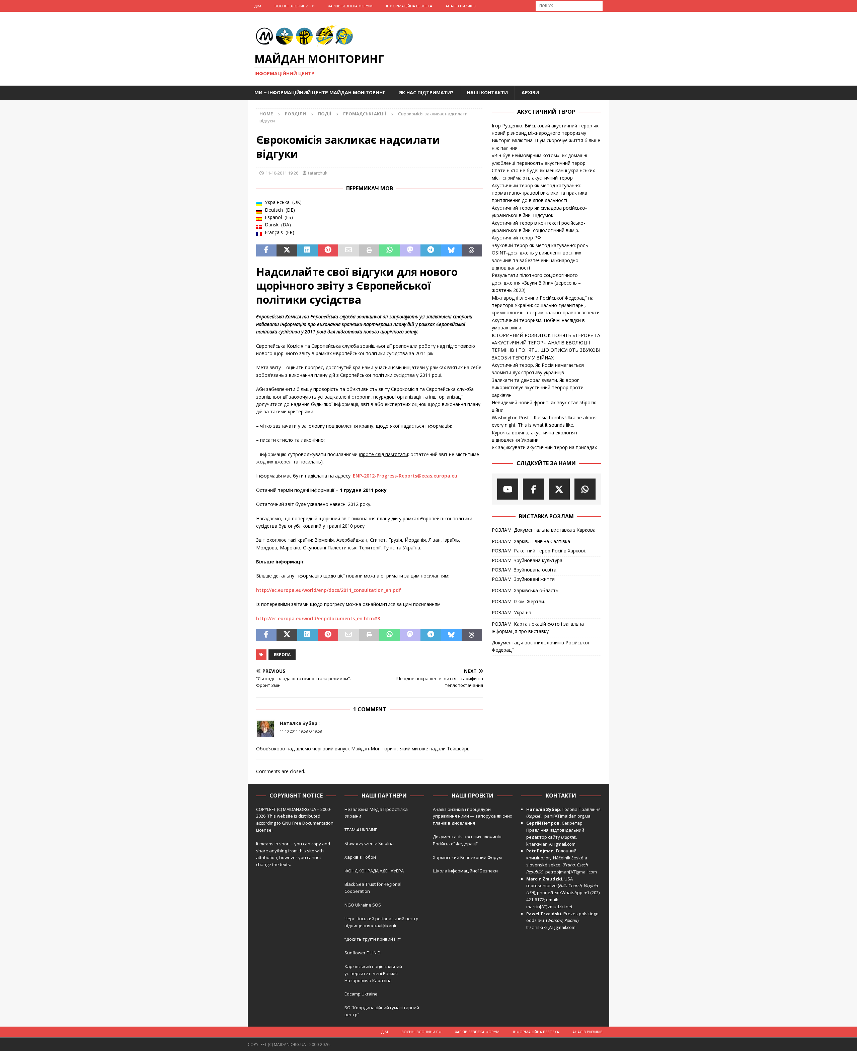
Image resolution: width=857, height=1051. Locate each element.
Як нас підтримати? (426, 92)
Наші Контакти (487, 92)
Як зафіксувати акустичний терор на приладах (544, 447)
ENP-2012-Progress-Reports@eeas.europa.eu (405, 475)
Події (324, 114)
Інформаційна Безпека (409, 5)
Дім (257, 5)
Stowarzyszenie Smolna (369, 843)
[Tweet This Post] (287, 250)
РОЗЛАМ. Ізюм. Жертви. (518, 601)
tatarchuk (317, 173)
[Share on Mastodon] (410, 250)
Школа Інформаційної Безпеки (465, 871)
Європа (282, 654)
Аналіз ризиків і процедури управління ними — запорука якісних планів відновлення (472, 816)
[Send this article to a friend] (348, 250)
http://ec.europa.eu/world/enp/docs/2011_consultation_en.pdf (328, 590)
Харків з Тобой (360, 857)
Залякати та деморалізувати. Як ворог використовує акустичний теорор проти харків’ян (537, 387)
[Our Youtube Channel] (507, 489)
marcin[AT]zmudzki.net (549, 907)
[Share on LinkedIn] (307, 250)
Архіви (530, 92)
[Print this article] (369, 250)
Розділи (295, 114)
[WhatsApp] (585, 489)
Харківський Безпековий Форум (467, 857)
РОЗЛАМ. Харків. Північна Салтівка (531, 541)
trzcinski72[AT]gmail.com (551, 927)
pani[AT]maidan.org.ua (567, 816)
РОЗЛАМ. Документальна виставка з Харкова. (544, 530)
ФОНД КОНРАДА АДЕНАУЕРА (374, 871)
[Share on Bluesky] (451, 250)
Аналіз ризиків (461, 5)
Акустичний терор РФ (516, 237)
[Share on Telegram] (430, 250)
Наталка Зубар (298, 723)
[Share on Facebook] (266, 250)
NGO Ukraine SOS (362, 905)
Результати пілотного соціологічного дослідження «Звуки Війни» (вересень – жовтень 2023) (536, 282)
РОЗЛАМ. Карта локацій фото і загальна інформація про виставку (538, 627)
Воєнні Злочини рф (295, 5)
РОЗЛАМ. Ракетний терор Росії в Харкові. (539, 550)
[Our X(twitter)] (559, 489)
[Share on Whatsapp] (389, 250)
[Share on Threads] (472, 250)
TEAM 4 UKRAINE (360, 830)
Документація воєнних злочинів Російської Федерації (540, 646)
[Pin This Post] (328, 250)
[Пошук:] (569, 5)
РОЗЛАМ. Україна (511, 612)
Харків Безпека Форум (350, 5)
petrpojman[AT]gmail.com (571, 872)
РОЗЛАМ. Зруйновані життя (523, 579)
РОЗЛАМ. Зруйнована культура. (527, 560)
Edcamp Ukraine (361, 994)
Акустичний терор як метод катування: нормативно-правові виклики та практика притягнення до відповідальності (539, 193)
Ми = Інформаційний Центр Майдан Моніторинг (319, 92)
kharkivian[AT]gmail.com (550, 844)
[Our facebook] (533, 489)
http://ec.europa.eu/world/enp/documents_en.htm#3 (318, 618)
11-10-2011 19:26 (281, 173)
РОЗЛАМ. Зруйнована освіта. (524, 569)
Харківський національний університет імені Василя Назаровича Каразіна (373, 973)
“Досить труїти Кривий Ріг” (372, 939)
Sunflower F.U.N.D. (363, 953)
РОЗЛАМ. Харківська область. (525, 590)
